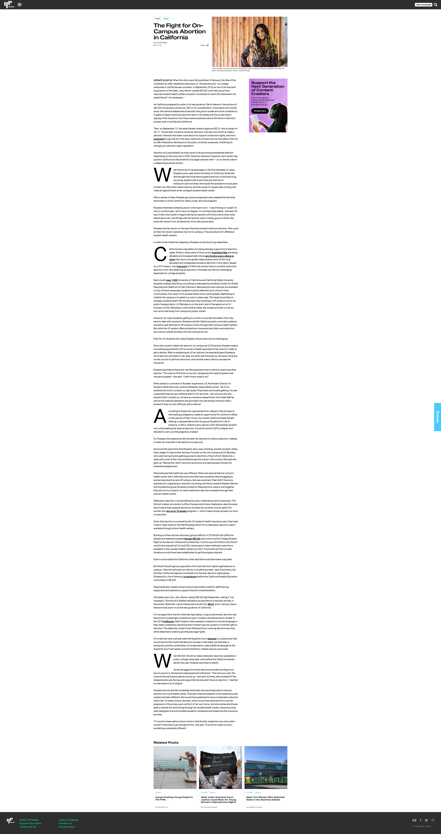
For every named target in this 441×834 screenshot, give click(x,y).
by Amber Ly (161, 807)
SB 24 (211, 604)
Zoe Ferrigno (161, 43)
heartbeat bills (219, 253)
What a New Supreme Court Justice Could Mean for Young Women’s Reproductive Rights (218, 799)
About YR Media (29, 819)
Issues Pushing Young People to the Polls (174, 798)
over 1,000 (172, 280)
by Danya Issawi (209, 807)
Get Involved (423, 4)
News (166, 19)
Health (157, 19)
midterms (168, 621)
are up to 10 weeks (176, 511)
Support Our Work (30, 823)
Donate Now (260, 111)
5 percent (182, 266)
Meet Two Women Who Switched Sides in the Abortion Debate (265, 798)
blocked (212, 639)
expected (159, 139)
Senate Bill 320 (192, 539)
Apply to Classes (69, 819)
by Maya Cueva (254, 807)
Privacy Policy (67, 826)
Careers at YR (28, 826)
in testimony (190, 577)
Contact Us (65, 823)
